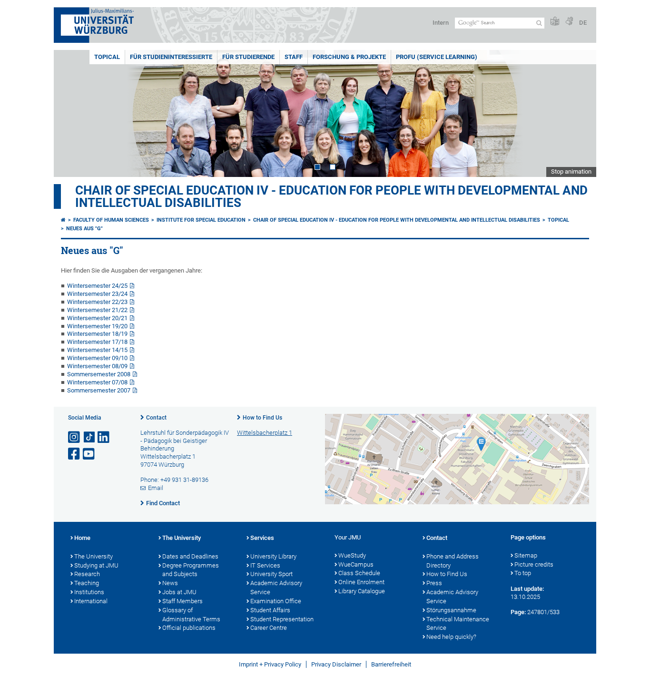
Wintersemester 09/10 (97, 358)
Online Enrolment (361, 582)
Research (87, 574)
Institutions (89, 592)
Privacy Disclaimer (336, 664)
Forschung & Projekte (349, 56)
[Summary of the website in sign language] (569, 22)
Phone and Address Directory (452, 561)
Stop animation (571, 171)
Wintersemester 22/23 (97, 301)
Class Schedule (359, 573)
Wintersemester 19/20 (97, 326)
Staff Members (182, 601)
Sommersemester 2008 (98, 374)
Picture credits (533, 564)
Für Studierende (248, 56)
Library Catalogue (361, 591)
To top (522, 573)
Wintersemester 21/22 (97, 310)
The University (93, 556)
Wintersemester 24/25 (97, 285)
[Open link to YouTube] (89, 454)
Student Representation (282, 619)
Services (262, 537)
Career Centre (268, 627)
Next (579, 113)
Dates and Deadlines (190, 556)
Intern (441, 22)
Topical (107, 56)
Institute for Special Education (201, 220)
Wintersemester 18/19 (97, 333)
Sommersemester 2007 (98, 390)
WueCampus (356, 564)
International (91, 601)
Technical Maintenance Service (457, 624)
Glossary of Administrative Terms (191, 615)
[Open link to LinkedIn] (104, 437)
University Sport (271, 574)
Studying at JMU (96, 565)
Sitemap (525, 555)
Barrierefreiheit (391, 664)
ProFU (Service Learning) (436, 56)
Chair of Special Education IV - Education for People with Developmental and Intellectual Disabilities (331, 196)
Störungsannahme (451, 610)
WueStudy (352, 555)
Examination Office (275, 601)
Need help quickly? (451, 636)
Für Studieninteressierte (171, 56)
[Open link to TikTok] (89, 437)
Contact (156, 417)
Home (82, 537)
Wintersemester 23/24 (97, 293)
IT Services (265, 565)
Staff (294, 56)
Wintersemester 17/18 (97, 341)
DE (583, 22)
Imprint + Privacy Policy (270, 664)
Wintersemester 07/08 (97, 382)
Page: (518, 612)
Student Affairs (270, 610)
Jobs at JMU (179, 592)
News (170, 583)
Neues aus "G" (84, 228)
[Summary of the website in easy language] (555, 22)
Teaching (86, 583)
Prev (70, 113)
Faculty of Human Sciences (111, 220)
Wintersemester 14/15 (97, 349)
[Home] (63, 220)
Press (434, 583)
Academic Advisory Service (276, 587)
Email (155, 487)
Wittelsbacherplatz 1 (264, 432)
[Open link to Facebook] (74, 454)
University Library (273, 556)
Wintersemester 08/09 (97, 366)
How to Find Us (262, 417)
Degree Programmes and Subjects (190, 570)
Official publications (189, 627)
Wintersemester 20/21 (97, 318)
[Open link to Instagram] (74, 437)
